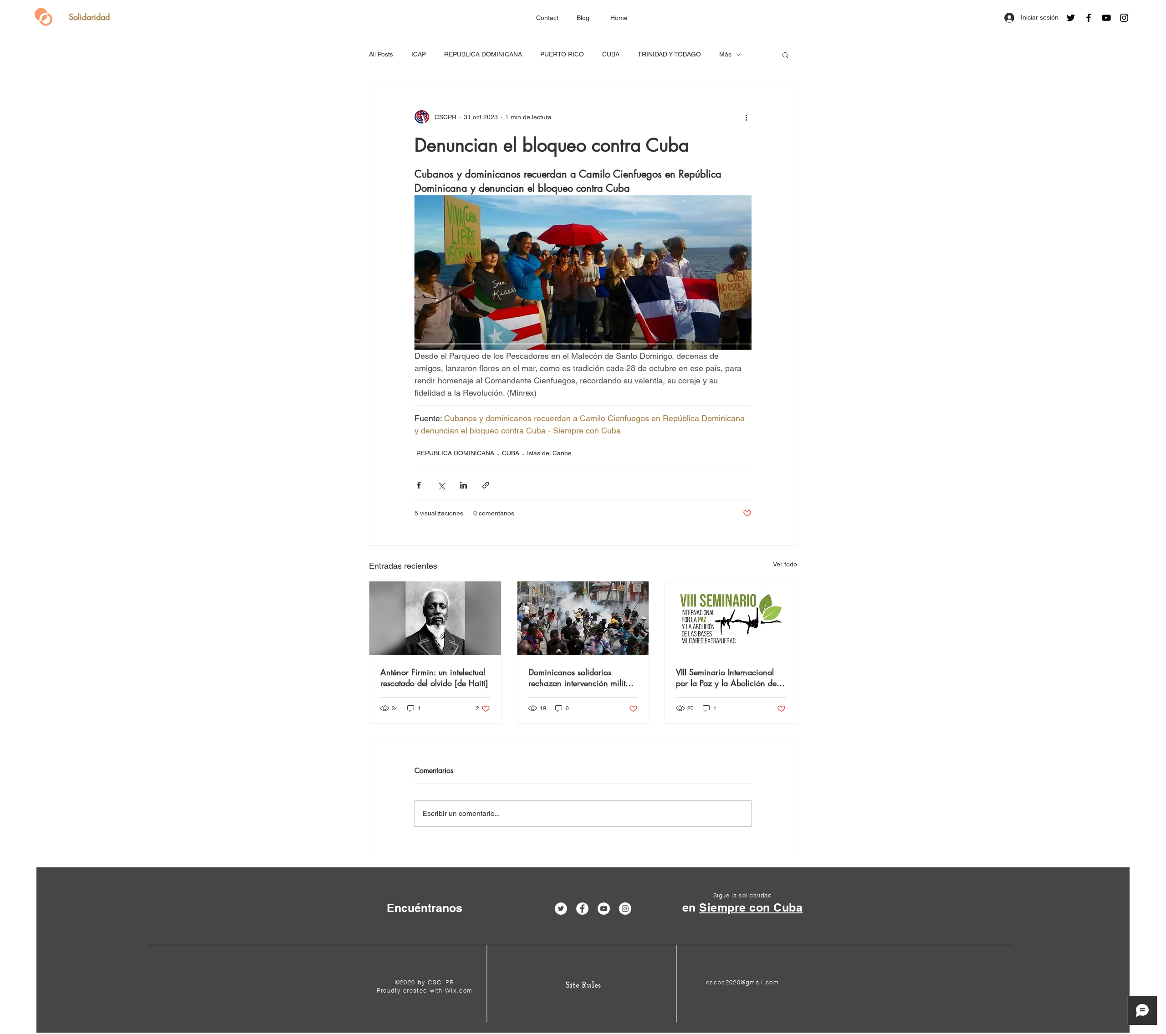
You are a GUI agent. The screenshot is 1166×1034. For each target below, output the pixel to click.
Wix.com (458, 990)
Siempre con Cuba (751, 907)
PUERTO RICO (562, 54)
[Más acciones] (746, 117)
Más (725, 54)
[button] (785, 54)
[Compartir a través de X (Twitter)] (441, 485)
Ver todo (785, 564)
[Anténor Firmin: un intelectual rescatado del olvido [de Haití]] (435, 618)
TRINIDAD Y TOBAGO (669, 54)
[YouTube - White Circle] (604, 908)
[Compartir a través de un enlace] (485, 485)
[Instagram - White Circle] (625, 908)
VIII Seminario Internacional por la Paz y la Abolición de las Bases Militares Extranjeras (729, 677)
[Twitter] (1070, 17)
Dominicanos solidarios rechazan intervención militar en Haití (580, 677)
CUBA (610, 54)
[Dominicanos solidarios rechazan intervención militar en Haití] (583, 618)
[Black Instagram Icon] (1124, 17)
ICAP (418, 54)
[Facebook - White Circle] (582, 908)
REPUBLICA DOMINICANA (483, 54)
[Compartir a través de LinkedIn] (463, 485)
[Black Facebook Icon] (1088, 17)
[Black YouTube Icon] (1106, 17)
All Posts (381, 54)
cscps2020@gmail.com (742, 982)
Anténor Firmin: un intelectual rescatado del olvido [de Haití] (434, 677)
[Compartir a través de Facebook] (418, 485)
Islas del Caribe (549, 453)
